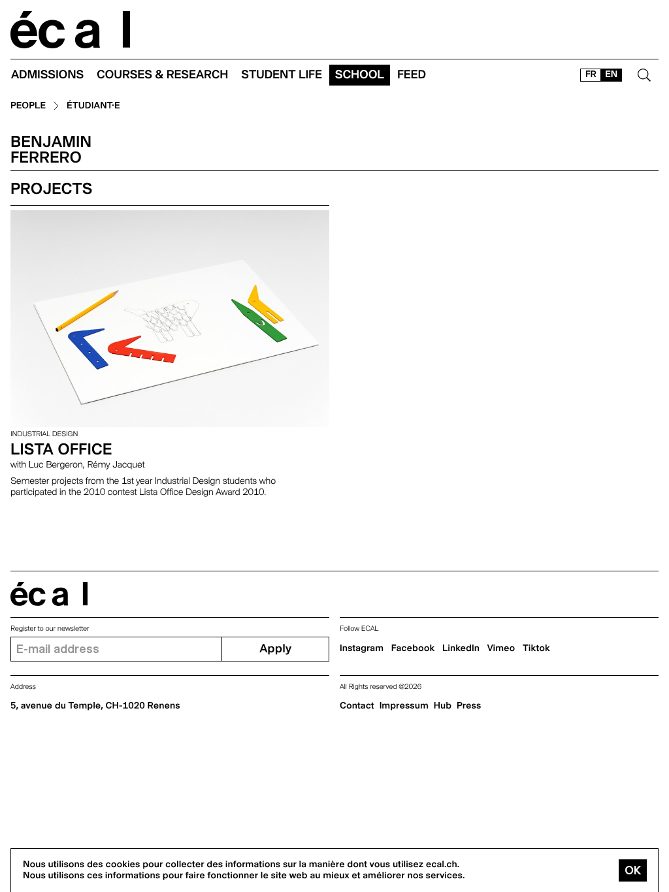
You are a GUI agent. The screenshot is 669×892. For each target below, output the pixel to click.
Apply (275, 649)
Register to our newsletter (49, 628)
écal (49, 594)
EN (611, 74)
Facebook (413, 648)
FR (590, 74)
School (359, 75)
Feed (411, 75)
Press (469, 706)
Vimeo (501, 648)
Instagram (361, 648)
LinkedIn (461, 648)
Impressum (404, 706)
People (28, 106)
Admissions (47, 75)
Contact (357, 706)
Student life (281, 75)
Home (70, 29)
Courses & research (162, 75)
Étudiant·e (93, 106)
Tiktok (536, 648)
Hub (442, 706)
